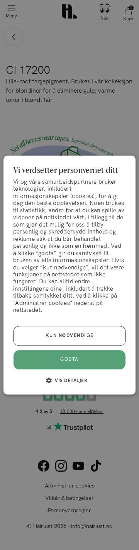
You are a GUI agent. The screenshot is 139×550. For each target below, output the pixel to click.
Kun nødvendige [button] (70, 335)
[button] (69, 380)
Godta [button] (69, 359)
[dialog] (69, 275)
